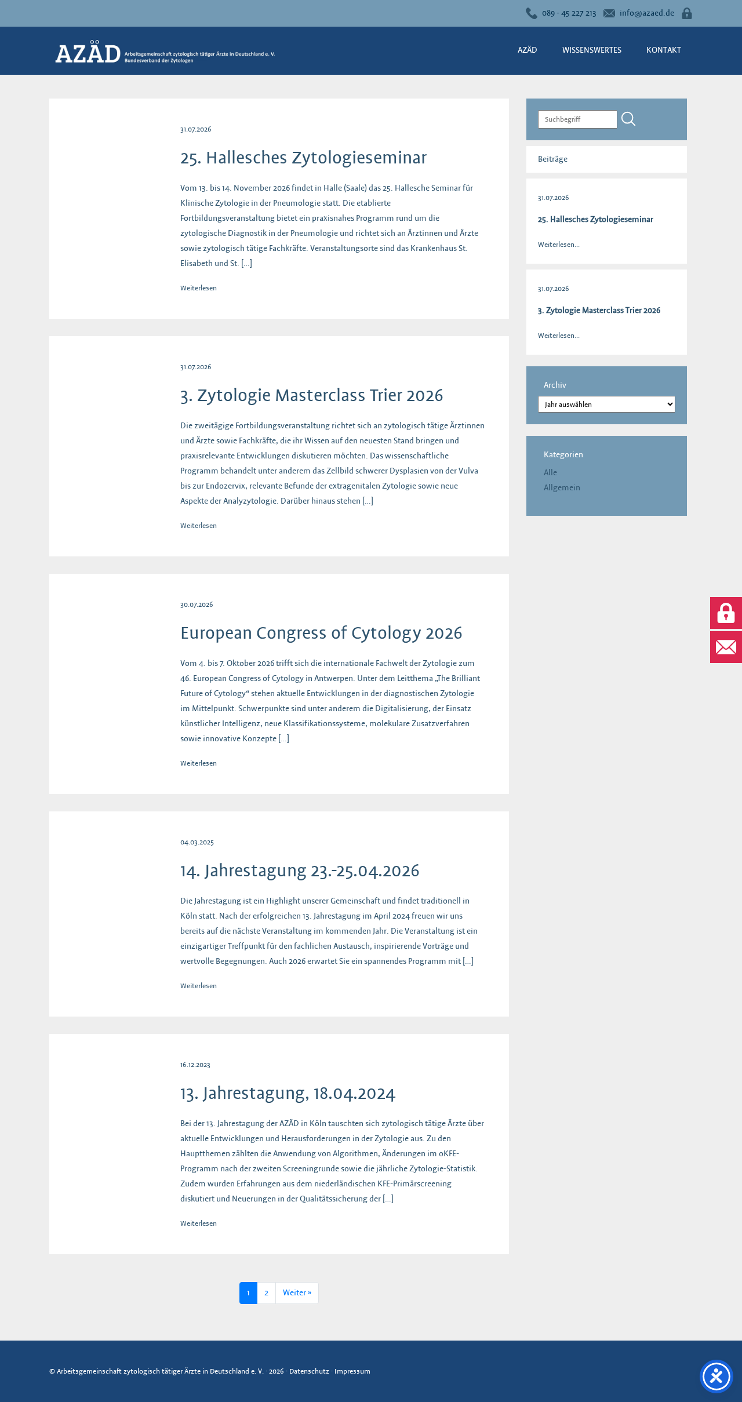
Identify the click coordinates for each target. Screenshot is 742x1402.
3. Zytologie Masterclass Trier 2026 (311, 395)
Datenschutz (309, 1371)
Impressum (352, 1371)
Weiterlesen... (559, 244)
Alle (550, 473)
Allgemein (562, 488)
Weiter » (297, 1293)
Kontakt (663, 50)
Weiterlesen (198, 287)
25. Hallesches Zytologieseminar (303, 157)
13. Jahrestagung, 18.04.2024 (287, 1093)
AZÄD (527, 50)
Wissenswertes (591, 50)
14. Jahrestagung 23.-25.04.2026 (300, 870)
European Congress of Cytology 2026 (321, 632)
